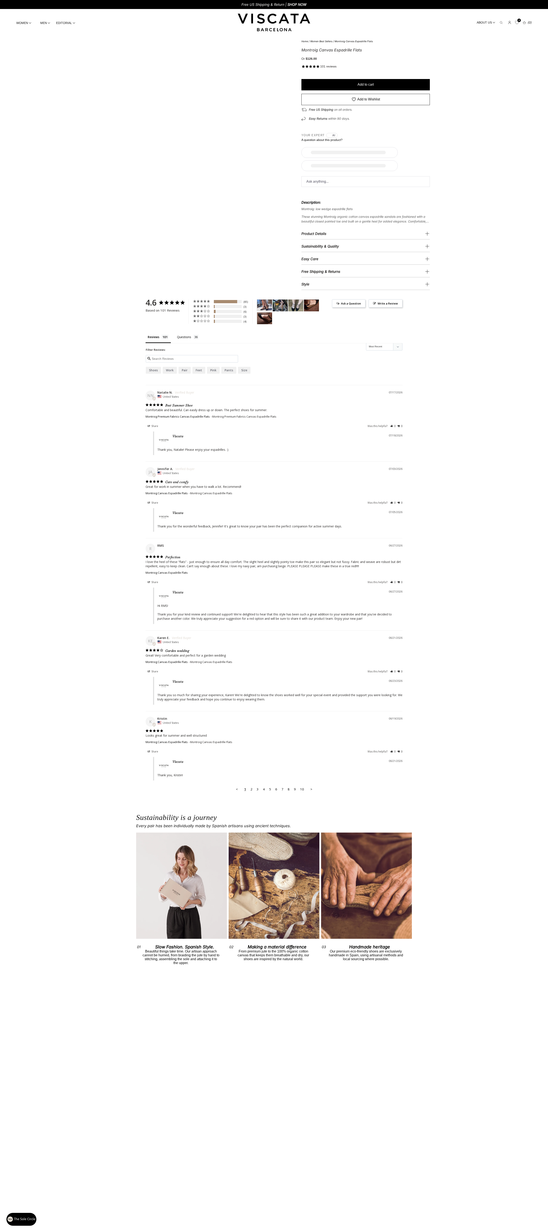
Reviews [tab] (153, 337)
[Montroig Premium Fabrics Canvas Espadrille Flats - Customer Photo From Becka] (311, 305)
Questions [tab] (184, 337)
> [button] (311, 789)
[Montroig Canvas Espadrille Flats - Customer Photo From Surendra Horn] (264, 305)
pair (185, 370)
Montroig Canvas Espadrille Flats (354, 41)
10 (302, 789)
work (170, 370)
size (244, 370)
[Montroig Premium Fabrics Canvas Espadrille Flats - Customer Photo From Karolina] (280, 305)
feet (199, 370)
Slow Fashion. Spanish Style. (184, 946)
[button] (392, 426)
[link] (274, 886)
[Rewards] (21, 1219)
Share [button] (154, 426)
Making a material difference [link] (277, 946)
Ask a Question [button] (351, 303)
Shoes (153, 370)
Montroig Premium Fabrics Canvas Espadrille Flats (178, 416)
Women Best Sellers (321, 41)
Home (304, 41)
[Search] (501, 22)
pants (229, 370)
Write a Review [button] (388, 303)
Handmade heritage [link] (369, 946)
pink (213, 370)
